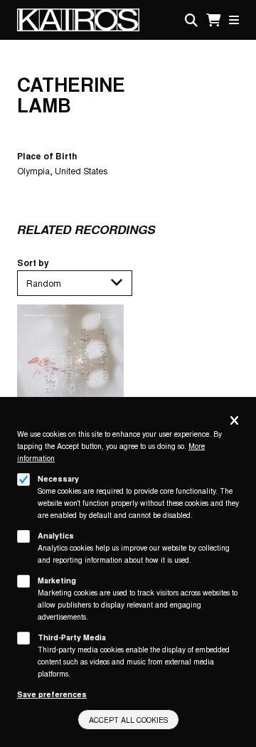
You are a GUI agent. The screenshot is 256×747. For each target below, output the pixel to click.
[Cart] (213, 20)
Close (234, 421)
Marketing (57, 580)
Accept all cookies (128, 719)
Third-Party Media (72, 637)
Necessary (58, 478)
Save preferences (52, 694)
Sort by (33, 262)
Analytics (56, 535)
